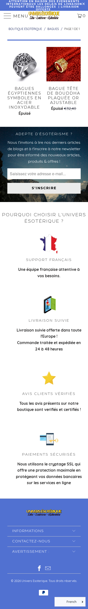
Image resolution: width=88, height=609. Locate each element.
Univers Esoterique (34, 581)
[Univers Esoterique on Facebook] (39, 568)
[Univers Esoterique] (44, 16)
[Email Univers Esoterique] (48, 568)
